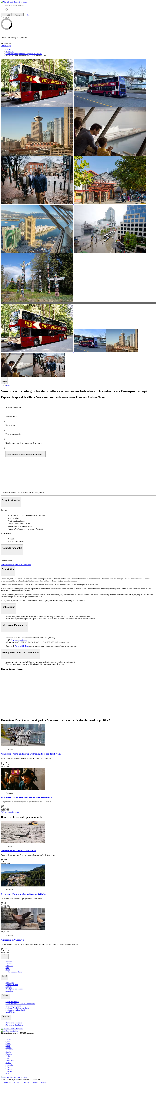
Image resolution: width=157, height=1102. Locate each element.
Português (9, 1065)
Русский (9, 1069)
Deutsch (8, 1048)
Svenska (9, 1071)
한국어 (8, 1056)
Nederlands (10, 1060)
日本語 (8, 1063)
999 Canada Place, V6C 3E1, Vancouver (16, 565)
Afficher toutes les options (10, 812)
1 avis (8, 386)
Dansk (8, 1046)
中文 (7, 1073)
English (8, 1039)
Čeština (8, 1044)
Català (8, 1042)
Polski (8, 1067)
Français (9, 1054)
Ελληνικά (9, 1050)
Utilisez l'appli (6, 46)
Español (8, 1052)
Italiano (8, 1058)
